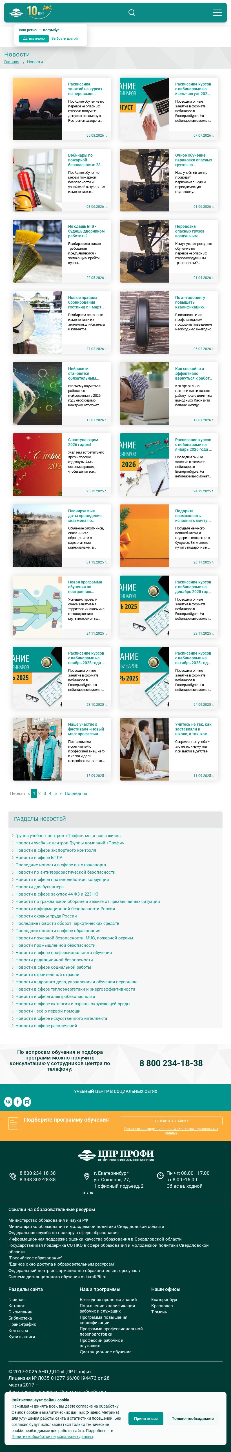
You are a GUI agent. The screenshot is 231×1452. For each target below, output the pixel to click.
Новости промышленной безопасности (55, 945)
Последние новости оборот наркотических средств (67, 923)
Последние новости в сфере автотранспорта (60, 864)
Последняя (76, 793)
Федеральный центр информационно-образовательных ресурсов (74, 1270)
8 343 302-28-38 (38, 1179)
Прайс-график (22, 1324)
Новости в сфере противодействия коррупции (62, 879)
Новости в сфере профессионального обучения (63, 952)
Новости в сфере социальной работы (53, 967)
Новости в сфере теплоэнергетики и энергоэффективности (75, 989)
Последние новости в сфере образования (57, 930)
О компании (20, 1312)
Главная (11, 62)
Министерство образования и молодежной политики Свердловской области (86, 1226)
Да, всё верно (34, 38)
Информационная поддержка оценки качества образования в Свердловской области (95, 1239)
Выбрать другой (65, 38)
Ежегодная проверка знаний (108, 1299)
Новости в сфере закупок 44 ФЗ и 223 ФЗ (56, 894)
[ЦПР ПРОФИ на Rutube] (27, 1101)
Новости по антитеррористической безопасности (65, 872)
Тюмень (159, 1312)
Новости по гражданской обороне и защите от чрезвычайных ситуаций (87, 901)
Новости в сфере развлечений (46, 1025)
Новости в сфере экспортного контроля (55, 850)
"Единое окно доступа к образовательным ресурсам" (61, 1264)
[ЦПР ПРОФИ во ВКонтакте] (8, 1101)
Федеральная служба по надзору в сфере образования (63, 1232)
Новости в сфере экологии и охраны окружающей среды (72, 1003)
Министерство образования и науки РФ (48, 1220)
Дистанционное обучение (106, 1351)
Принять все (146, 1418)
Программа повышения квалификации (103, 1320)
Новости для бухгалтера (39, 886)
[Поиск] (131, 13)
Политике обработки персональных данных (52, 1436)
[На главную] (16, 12)
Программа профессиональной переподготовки (111, 1331)
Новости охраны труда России (46, 916)
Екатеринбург (164, 1299)
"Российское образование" (35, 1258)
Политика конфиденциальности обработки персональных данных (171, 1131)
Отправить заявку (171, 1121)
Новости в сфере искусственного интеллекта (61, 1018)
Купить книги (21, 1336)
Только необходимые (193, 1418)
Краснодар (162, 1305)
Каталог (16, 1305)
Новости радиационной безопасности (54, 959)
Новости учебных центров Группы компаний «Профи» (69, 843)
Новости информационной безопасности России (65, 908)
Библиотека (20, 1318)
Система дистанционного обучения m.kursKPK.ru (57, 1276)
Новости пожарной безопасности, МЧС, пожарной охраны (74, 938)
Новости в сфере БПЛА (39, 857)
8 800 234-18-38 (171, 1063)
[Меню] (217, 13)
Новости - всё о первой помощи (48, 1011)
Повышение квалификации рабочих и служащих (107, 1308)
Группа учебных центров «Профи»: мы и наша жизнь (68, 835)
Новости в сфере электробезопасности (55, 996)
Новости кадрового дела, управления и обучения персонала (76, 981)
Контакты (18, 1330)
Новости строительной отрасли (47, 974)
